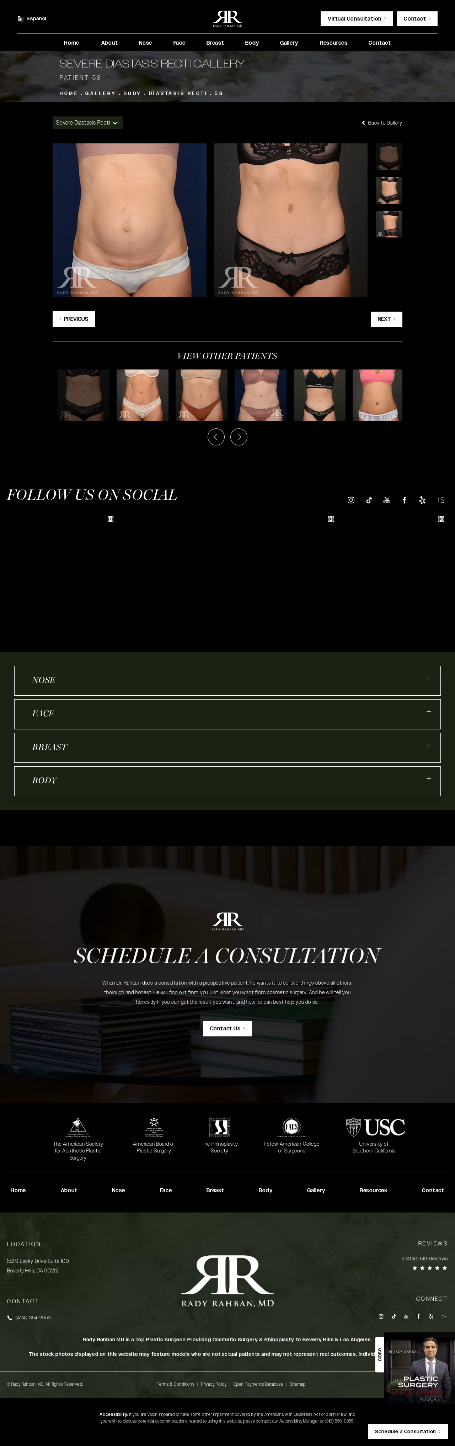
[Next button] (238, 436)
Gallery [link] (289, 43)
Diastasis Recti (178, 94)
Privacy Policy (214, 1384)
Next (384, 319)
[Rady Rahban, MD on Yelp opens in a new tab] (422, 499)
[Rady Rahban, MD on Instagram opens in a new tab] (350, 499)
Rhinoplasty (279, 1340)
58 (219, 94)
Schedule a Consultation (227, 957)
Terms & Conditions (175, 1384)
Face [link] (179, 43)
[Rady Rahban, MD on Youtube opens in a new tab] (386, 499)
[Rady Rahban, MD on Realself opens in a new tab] (440, 499)
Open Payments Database (258, 1384)
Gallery (101, 94)
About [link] (109, 43)
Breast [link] (215, 43)
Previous (76, 319)
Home (69, 94)
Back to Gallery (384, 123)
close (379, 1354)
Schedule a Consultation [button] (405, 1432)
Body (133, 94)
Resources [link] (334, 43)
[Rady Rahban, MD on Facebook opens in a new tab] (404, 499)
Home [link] (71, 43)
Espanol (37, 19)
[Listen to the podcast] (419, 1367)
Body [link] (252, 43)
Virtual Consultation (354, 19)
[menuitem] (71, 43)
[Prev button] (216, 436)
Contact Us (225, 1028)
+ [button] (429, 678)
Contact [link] (380, 43)
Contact (415, 19)
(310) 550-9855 (339, 1421)
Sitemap (298, 1384)
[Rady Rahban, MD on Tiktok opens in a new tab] (368, 499)
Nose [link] (145, 43)
